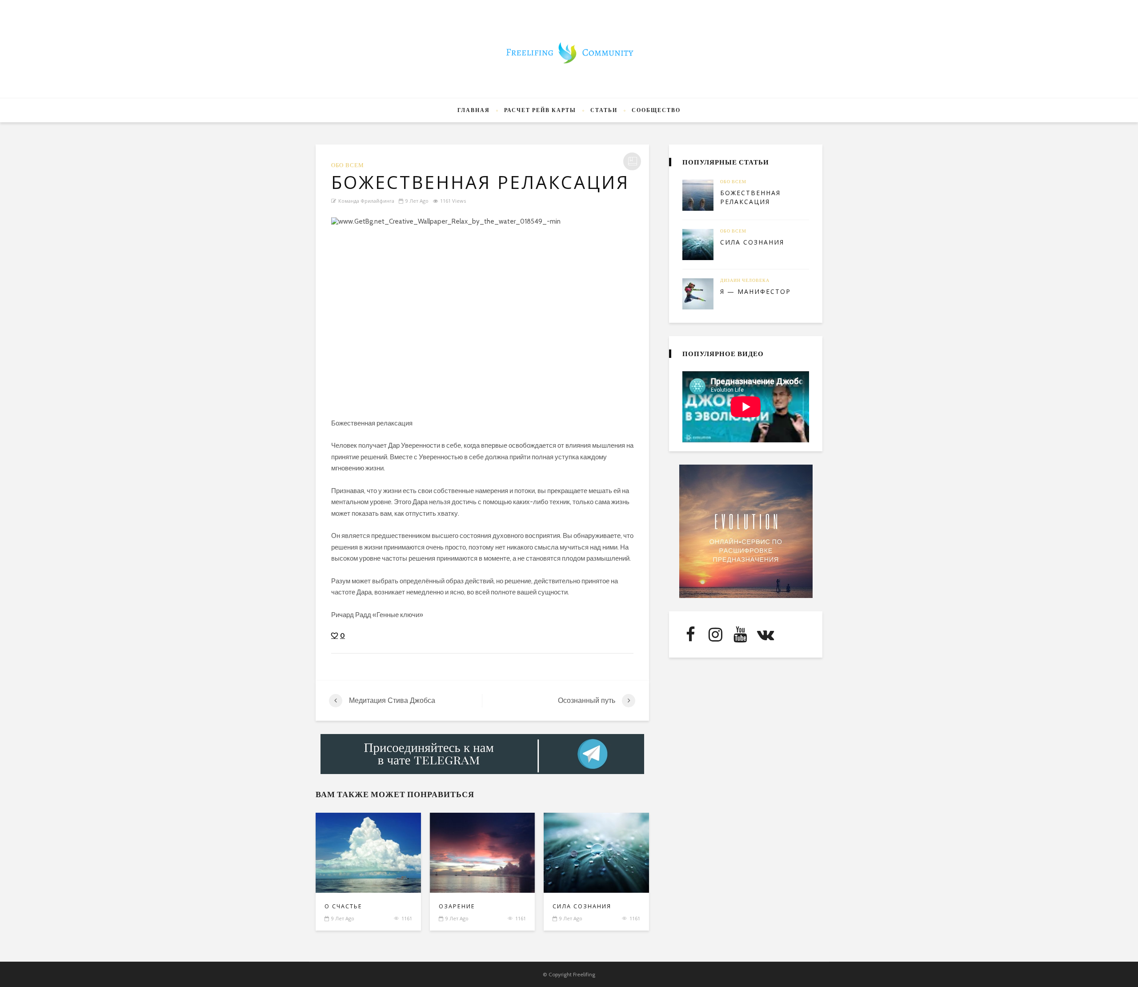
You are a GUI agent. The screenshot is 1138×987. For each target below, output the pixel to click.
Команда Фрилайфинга (366, 200)
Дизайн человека (744, 280)
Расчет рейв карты (540, 110)
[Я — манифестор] (697, 293)
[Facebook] (690, 634)
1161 (406, 918)
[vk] (765, 634)
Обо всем (347, 165)
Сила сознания (582, 906)
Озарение (457, 906)
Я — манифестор (755, 291)
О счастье (343, 906)
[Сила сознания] (697, 244)
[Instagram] (715, 634)
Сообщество (656, 110)
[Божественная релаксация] (482, 311)
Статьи (603, 110)
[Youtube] (740, 634)
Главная (473, 110)
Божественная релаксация (750, 197)
